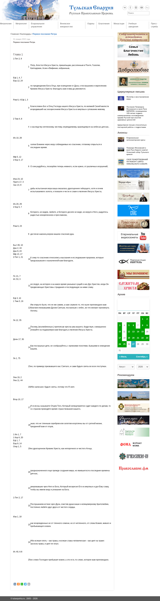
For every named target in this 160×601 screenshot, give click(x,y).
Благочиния (104, 24)
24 (120, 344)
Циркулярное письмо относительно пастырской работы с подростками (132, 126)
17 (120, 338)
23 (147, 338)
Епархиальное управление (37, 25)
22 (142, 338)
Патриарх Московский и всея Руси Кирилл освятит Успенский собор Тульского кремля (137, 151)
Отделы (90, 24)
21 (138, 338)
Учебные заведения (133, 25)
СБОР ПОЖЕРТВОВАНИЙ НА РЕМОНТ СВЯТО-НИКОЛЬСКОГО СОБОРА (137, 161)
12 (129, 332)
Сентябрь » (142, 357)
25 (124, 344)
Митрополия (6, 24)
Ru (147, 7)
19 (129, 338)
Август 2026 (133, 304)
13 (133, 332)
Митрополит (21, 24)
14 (138, 332)
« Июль (123, 357)
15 (142, 332)
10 (120, 332)
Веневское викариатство (66, 25)
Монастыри (119, 24)
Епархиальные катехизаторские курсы (135, 139)
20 (133, 338)
